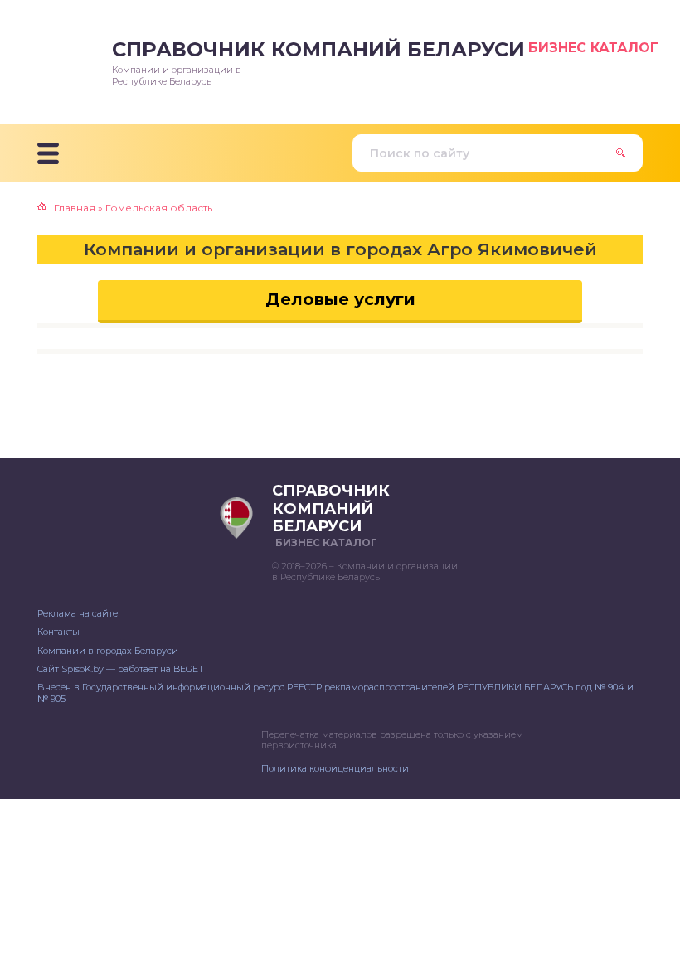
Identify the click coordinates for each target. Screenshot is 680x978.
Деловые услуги (340, 299)
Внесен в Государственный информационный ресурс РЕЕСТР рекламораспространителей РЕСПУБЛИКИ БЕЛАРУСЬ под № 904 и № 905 (335, 692)
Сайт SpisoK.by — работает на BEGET (120, 669)
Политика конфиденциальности (335, 768)
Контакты (58, 631)
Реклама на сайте (77, 613)
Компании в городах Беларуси (107, 650)
